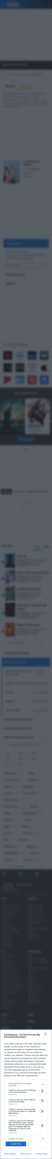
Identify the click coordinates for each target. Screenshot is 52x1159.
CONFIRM (16, 1144)
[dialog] (26, 1094)
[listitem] (26, 1084)
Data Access (26, 1154)
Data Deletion (10, 1154)
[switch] (41, 1091)
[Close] (46, 1035)
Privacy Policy (42, 1154)
